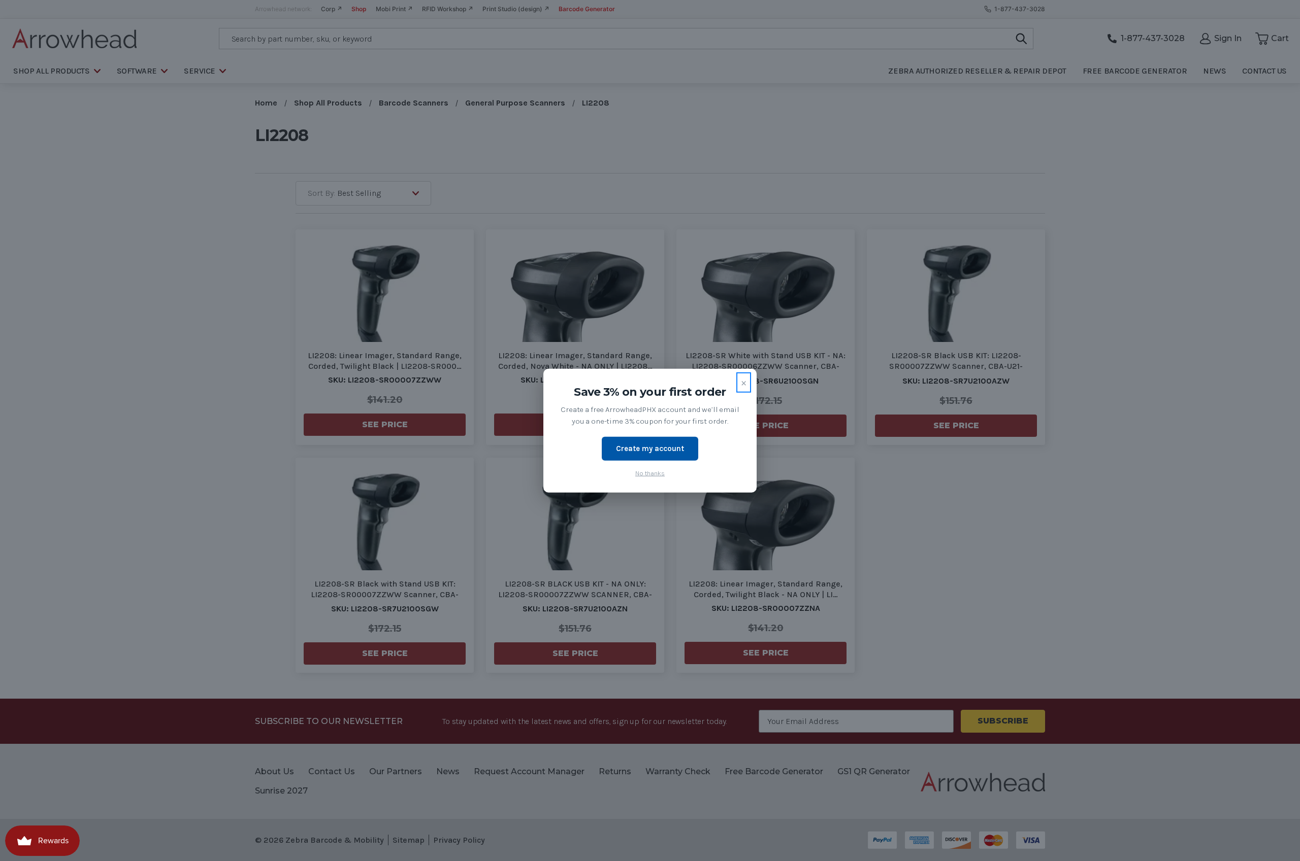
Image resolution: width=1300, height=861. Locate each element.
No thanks (650, 472)
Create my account (650, 448)
